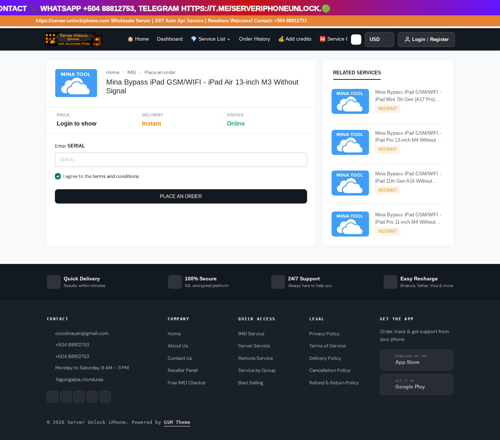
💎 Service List (208, 39)
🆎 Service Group (340, 39)
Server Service (254, 346)
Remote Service (255, 358)
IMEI (131, 72)
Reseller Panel (183, 370)
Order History (254, 39)
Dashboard (170, 39)
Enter (70, 146)
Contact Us (180, 358)
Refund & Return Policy (334, 383)
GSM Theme (177, 422)
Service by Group (257, 370)
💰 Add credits (294, 39)
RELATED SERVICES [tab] (357, 72)
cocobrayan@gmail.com (82, 333)
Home (112, 72)
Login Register (430, 39)
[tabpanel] (388, 164)
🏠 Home (138, 39)
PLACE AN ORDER (181, 196)
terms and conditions (116, 176)
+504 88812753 (72, 356)
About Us (178, 346)
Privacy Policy (324, 334)
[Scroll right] (356, 39)
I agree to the (101, 176)
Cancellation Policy (329, 370)
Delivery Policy (325, 358)
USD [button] (375, 39)
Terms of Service (327, 346)
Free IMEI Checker (187, 383)
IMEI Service (251, 334)
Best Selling (250, 383)
